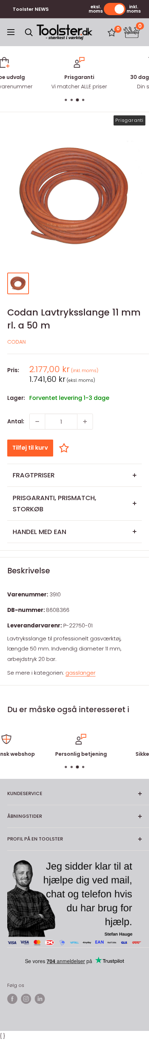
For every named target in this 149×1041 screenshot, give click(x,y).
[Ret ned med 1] (37, 421)
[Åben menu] (10, 32)
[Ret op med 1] (85, 421)
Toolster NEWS (31, 9)
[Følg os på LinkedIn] (40, 999)
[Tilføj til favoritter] (66, 448)
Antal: (15, 421)
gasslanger (80, 672)
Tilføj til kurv (30, 448)
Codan (16, 341)
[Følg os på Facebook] (12, 999)
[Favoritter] (111, 32)
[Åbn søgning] (29, 32)
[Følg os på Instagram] (26, 999)
